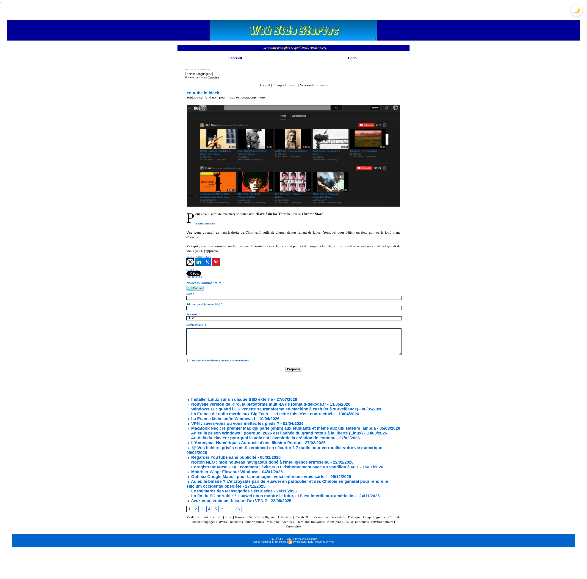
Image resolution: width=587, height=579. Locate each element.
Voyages (209, 521)
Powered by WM (324, 541)
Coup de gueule (374, 517)
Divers (222, 521)
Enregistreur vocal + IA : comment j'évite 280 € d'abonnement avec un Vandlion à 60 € (274, 467)
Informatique (204, 69)
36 (237, 509)
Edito (352, 58)
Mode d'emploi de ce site (204, 517)
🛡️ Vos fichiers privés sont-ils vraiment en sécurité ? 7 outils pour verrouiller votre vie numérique (286, 447)
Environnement (382, 521)
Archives (287, 521)
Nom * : (190, 293)
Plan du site (280, 541)
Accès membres (262, 541)
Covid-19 (301, 517)
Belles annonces (357, 521)
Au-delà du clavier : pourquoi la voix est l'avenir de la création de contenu (262, 438)
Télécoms (236, 521)
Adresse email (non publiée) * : (205, 304)
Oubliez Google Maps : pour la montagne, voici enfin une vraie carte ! (258, 476)
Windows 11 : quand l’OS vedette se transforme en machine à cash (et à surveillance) (274, 409)
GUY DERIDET (194, 277)
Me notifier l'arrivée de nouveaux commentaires (220, 360)
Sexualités (338, 517)
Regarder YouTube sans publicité (223, 457)
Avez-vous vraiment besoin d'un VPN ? (228, 500)
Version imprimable (314, 85)
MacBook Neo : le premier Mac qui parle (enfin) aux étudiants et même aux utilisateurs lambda (283, 428)
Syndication (299, 541)
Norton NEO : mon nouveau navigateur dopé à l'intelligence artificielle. (259, 462)
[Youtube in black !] (293, 106)
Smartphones (254, 521)
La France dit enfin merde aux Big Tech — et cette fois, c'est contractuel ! (262, 414)
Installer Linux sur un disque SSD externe (232, 399)
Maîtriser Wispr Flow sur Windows (225, 472)
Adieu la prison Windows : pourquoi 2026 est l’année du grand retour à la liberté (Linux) (276, 433)
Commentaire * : (196, 324)
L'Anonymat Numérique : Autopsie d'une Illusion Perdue (245, 442)
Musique (272, 521)
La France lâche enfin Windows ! (222, 418)
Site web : (192, 314)
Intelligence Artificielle (276, 517)
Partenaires (293, 526)
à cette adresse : (205, 223)
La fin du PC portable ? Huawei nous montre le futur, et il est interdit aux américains (273, 496)
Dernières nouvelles (310, 521)
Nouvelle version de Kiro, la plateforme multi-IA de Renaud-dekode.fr (258, 404)
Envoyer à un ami (285, 85)
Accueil (189, 69)
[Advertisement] (269, 384)
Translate (213, 77)
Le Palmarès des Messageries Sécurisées (231, 491)
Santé (253, 517)
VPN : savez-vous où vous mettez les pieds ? (234, 423)
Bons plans (335, 521)
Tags (310, 541)
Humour (241, 517)
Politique (354, 517)
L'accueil (235, 58)
